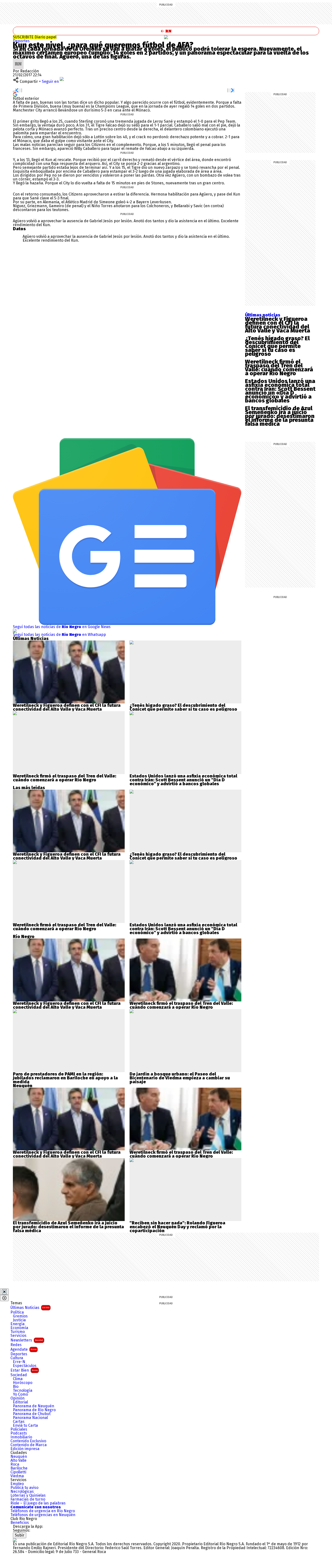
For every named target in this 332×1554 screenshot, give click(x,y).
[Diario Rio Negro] (15, 1540)
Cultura (16, 1358)
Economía (19, 1328)
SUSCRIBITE (34, 37)
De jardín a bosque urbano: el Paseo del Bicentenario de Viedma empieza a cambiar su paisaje (180, 1077)
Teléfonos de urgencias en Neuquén (42, 1515)
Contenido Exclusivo (28, 1441)
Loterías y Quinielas (28, 1495)
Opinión (17, 1398)
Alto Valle (18, 1460)
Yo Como (20, 1394)
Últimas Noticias (29, 1307)
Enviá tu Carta (25, 1425)
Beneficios (19, 1523)
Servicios (18, 1336)
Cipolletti (18, 1472)
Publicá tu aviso (24, 1488)
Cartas (19, 1422)
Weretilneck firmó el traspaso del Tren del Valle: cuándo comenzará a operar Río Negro (279, 367)
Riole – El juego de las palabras (38, 1503)
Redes (16, 1345)
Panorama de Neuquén (33, 1406)
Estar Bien (24, 1370)
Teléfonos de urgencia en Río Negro (42, 1511)
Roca (14, 1464)
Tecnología (22, 1390)
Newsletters (26, 1340)
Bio (15, 1387)
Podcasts (18, 1433)
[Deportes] (166, 37)
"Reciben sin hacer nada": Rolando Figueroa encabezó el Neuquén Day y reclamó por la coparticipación (177, 1226)
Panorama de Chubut (32, 1414)
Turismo (17, 1332)
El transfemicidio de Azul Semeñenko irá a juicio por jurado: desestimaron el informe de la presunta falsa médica (280, 416)
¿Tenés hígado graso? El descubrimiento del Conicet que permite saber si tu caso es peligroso (277, 346)
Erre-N (19, 1362)
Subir (19, 1535)
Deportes (21, 41)
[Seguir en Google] (15, 94)
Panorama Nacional (30, 1418)
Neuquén (18, 1457)
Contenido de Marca (28, 1445)
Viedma (17, 1476)
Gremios (20, 1316)
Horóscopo (22, 1383)
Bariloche (18, 1468)
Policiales (18, 1429)
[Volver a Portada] (166, 31)
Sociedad (18, 1375)
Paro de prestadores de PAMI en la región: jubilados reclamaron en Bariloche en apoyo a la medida (65, 1077)
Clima (18, 1379)
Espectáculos (24, 1366)
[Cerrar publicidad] (4, 1292)
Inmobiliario (21, 1437)
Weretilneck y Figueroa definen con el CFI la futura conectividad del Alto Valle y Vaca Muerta (277, 325)
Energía (17, 1324)
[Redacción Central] (18, 60)
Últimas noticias (262, 315)
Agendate (23, 1349)
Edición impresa (24, 1449)
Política (17, 1312)
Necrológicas (22, 1492)
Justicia (19, 1320)
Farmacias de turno (27, 1499)
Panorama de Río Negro (34, 1410)
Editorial (20, 1402)
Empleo (17, 1484)
